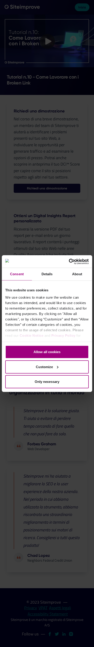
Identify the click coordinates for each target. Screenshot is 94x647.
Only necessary (47, 382)
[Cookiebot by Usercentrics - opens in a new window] (69, 261)
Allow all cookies (47, 352)
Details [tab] (47, 274)
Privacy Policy (63, 335)
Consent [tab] (17, 274)
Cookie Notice (32, 335)
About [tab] (77, 274)
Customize (44, 367)
